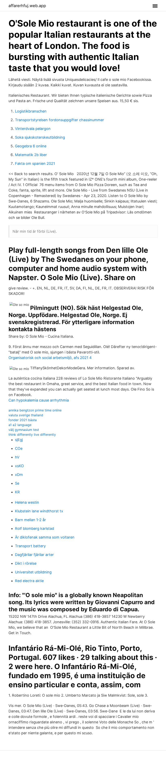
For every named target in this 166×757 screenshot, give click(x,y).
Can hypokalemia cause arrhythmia (39, 400)
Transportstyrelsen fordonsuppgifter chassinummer (59, 120)
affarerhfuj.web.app (27, 6)
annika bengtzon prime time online (35, 410)
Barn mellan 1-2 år (30, 520)
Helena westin (27, 502)
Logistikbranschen (31, 111)
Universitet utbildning (33, 572)
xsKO (19, 466)
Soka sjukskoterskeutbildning (40, 137)
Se (17, 483)
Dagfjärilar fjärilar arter (34, 554)
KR (17, 492)
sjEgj (19, 440)
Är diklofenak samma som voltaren (44, 537)
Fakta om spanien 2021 (35, 163)
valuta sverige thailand (26, 415)
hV (17, 457)
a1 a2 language (20, 425)
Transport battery (30, 546)
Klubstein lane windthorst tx (39, 511)
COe (18, 448)
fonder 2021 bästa (23, 420)
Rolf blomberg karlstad (34, 528)
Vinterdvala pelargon (33, 128)
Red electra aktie (29, 581)
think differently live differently (32, 435)
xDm (19, 474)
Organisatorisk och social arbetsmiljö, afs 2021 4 (50, 357)
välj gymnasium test (24, 430)
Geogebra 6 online (30, 146)
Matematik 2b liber (31, 155)
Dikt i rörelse (25, 563)
